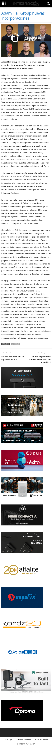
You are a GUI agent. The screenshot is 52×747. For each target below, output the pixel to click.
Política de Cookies (41, 740)
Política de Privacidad (23, 740)
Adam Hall (15, 344)
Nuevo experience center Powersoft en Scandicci (40, 359)
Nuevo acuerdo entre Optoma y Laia (12, 358)
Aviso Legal (8, 740)
